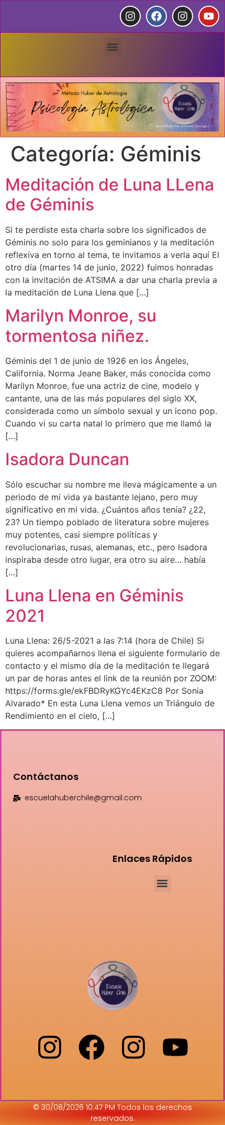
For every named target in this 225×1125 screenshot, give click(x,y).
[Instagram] (130, 16)
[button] (112, 46)
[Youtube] (208, 16)
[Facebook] (156, 16)
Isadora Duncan (67, 459)
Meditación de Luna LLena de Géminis (109, 194)
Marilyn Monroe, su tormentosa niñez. (80, 325)
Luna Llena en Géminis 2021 (94, 605)
